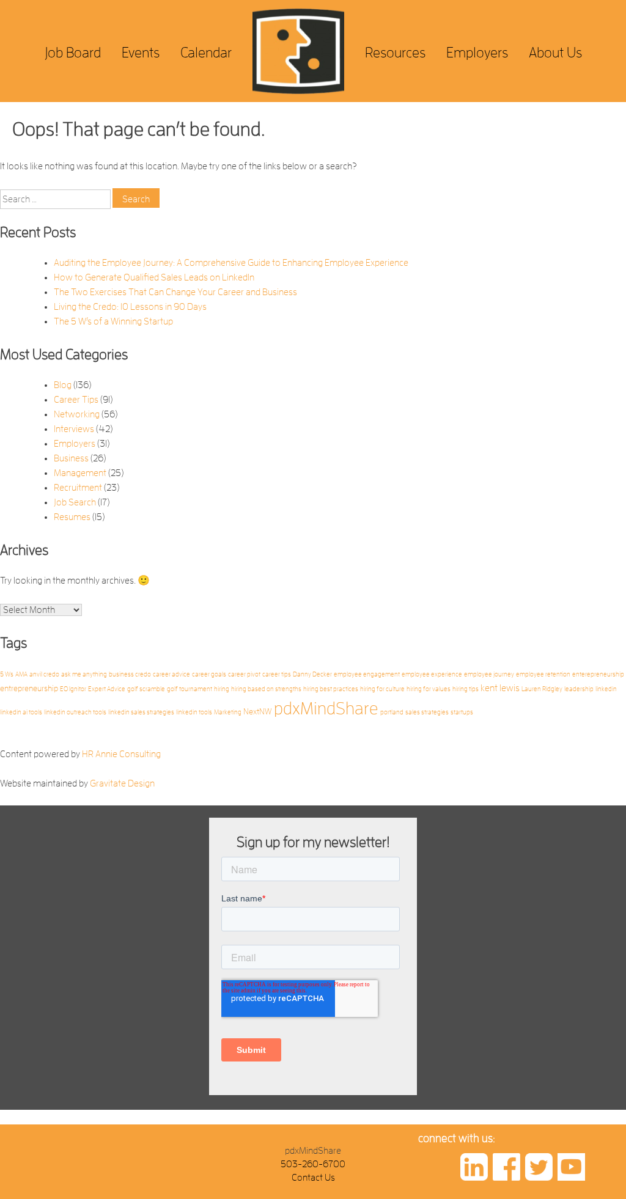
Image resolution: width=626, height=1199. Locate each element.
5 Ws (6, 674)
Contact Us (313, 1177)
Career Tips (76, 400)
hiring (221, 689)
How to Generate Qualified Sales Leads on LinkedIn (154, 277)
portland (391, 712)
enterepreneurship (598, 674)
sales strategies (427, 712)
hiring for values (429, 689)
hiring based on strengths (266, 689)
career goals (209, 674)
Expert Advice (106, 689)
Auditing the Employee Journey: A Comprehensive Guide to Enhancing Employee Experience (231, 263)
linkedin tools (194, 712)
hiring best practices (330, 689)
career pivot (244, 674)
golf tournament (189, 689)
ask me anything (84, 674)
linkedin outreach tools (75, 712)
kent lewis (500, 688)
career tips (276, 674)
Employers (477, 52)
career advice (171, 674)
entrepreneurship (29, 688)
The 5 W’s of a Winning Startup (113, 321)
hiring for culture (382, 689)
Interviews (74, 429)
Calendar (206, 52)
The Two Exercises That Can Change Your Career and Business (175, 292)
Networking (77, 414)
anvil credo (44, 674)
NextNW (257, 712)
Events (141, 52)
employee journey (489, 674)
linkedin (606, 689)
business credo (130, 674)
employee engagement (367, 674)
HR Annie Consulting (121, 754)
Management (80, 473)
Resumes (72, 517)
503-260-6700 (313, 1164)
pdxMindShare (326, 708)
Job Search (75, 502)
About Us (555, 52)
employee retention (543, 674)
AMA (21, 674)
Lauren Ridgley (541, 689)
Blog (63, 385)
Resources (395, 52)
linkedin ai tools (21, 712)
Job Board (73, 52)
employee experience (432, 674)
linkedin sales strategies (141, 712)
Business (71, 458)
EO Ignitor (73, 689)
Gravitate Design (122, 783)
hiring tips (465, 689)
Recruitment (78, 488)
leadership (579, 689)
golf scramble (146, 689)
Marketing (227, 712)
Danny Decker (312, 674)
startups (462, 712)
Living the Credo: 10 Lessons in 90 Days (130, 307)
